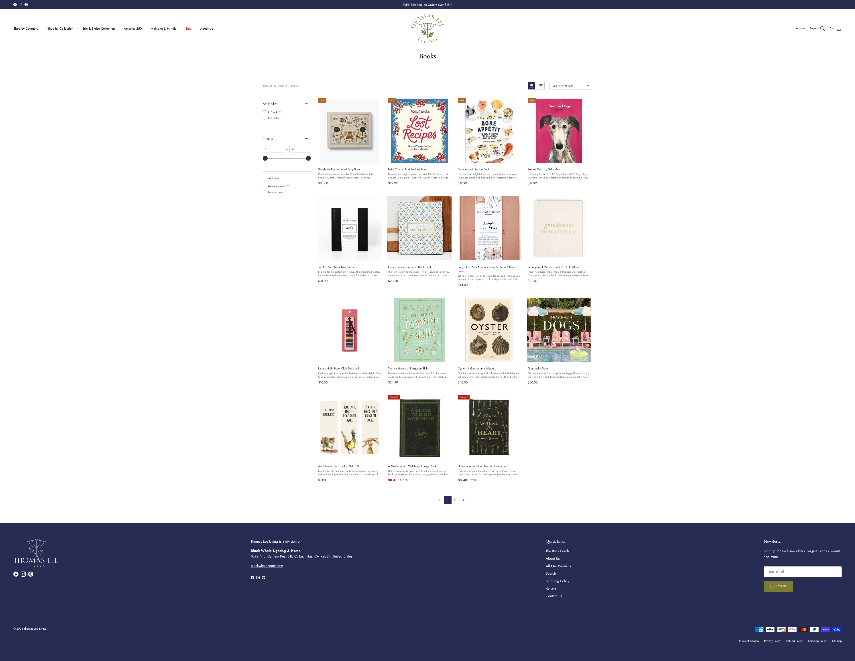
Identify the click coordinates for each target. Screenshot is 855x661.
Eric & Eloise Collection (98, 28)
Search (551, 573)
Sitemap (837, 641)
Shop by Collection (60, 28)
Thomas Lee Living (35, 629)
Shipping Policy (557, 581)
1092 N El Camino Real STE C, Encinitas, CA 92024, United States (301, 556)
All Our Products (558, 566)
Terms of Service (749, 641)
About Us (206, 28)
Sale (188, 28)
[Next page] (470, 500)
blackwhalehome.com (267, 565)
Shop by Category (25, 28)
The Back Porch (557, 551)
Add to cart (349, 159)
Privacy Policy (772, 641)
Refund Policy (794, 641)
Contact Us (554, 595)
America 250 (133, 28)
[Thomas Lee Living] (427, 29)
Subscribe (778, 586)
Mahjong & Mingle (164, 28)
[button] (531, 85)
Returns (551, 588)
